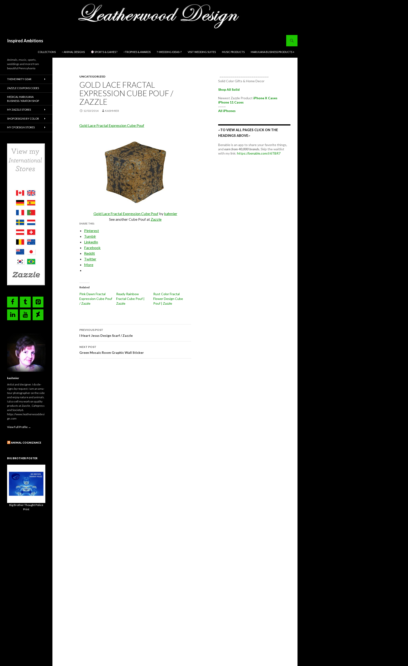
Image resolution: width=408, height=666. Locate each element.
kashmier (112, 110)
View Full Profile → (19, 427)
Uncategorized (92, 76)
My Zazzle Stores (19, 109)
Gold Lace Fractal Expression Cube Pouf (111, 125)
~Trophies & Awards (137, 51)
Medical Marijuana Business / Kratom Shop (23, 98)
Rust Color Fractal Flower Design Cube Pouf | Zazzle (168, 298)
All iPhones (227, 111)
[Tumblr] (25, 302)
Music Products (233, 51)
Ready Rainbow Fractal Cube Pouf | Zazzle (130, 298)
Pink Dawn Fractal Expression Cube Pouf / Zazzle (95, 298)
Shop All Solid (229, 89)
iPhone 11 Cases (231, 102)
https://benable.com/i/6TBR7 (258, 153)
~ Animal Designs (73, 51)
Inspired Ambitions (25, 40)
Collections (47, 51)
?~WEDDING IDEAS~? (169, 51)
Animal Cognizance (26, 442)
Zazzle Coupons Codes (23, 88)
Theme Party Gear (19, 79)
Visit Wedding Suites (202, 51)
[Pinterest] (38, 302)
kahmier (170, 213)
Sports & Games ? (105, 51)
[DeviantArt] (38, 314)
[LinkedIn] (12, 314)
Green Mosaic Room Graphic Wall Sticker (111, 350)
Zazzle (156, 219)
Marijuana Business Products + (272, 51)
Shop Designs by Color (23, 118)
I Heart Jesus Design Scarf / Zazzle (106, 332)
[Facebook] (12, 302)
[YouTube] (25, 314)
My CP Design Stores (21, 127)
